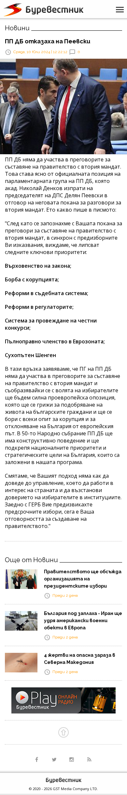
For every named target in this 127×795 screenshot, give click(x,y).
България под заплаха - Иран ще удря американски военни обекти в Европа (83, 620)
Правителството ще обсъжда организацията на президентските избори (82, 579)
